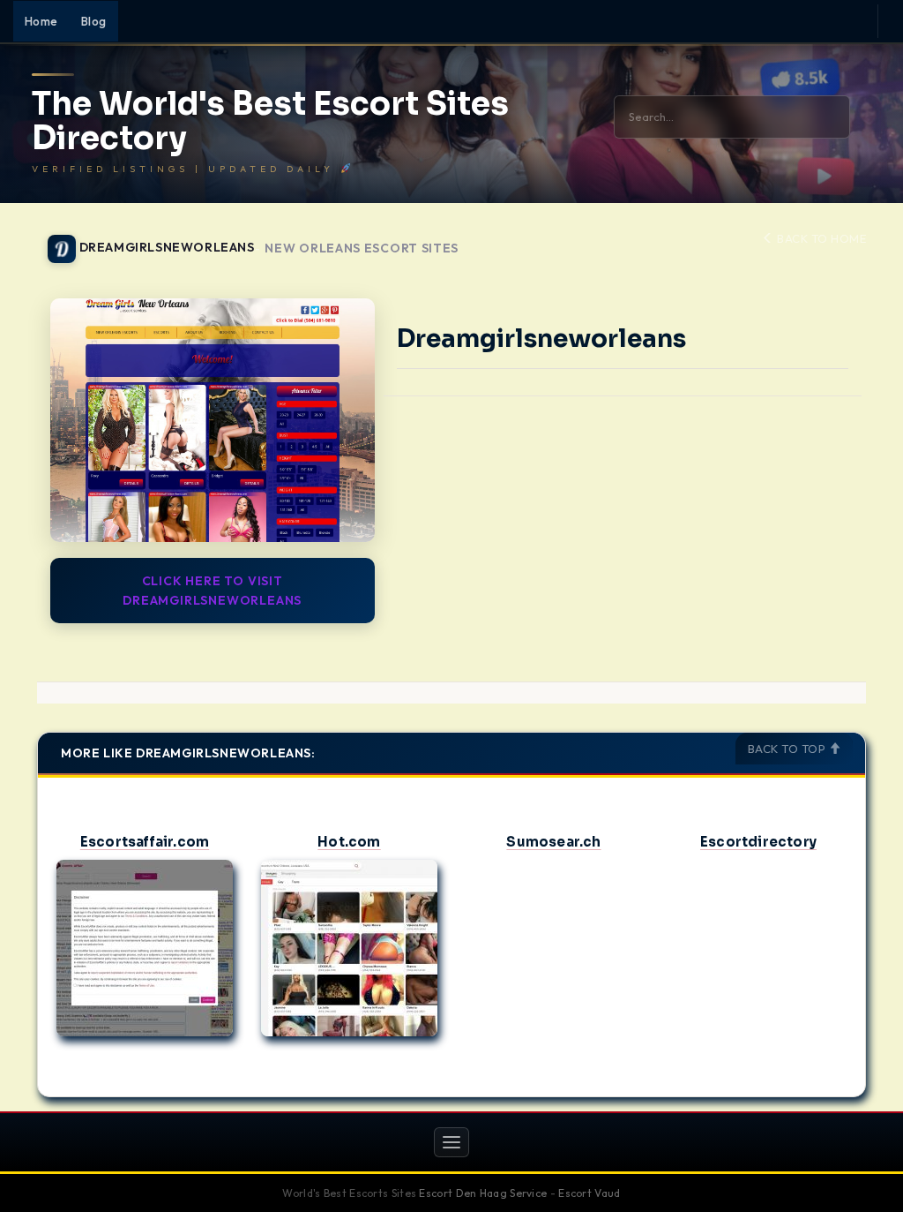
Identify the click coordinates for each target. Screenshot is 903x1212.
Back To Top (788, 749)
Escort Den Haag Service (483, 1193)
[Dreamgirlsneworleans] (212, 420)
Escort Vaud (589, 1193)
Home (41, 21)
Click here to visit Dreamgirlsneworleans (212, 590)
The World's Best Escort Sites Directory (270, 121)
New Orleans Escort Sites (362, 248)
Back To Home (820, 238)
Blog (94, 21)
